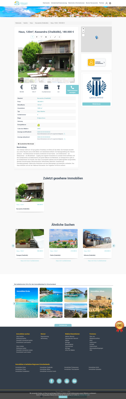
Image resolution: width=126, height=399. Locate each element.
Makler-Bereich (69, 336)
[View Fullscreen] (83, 35)
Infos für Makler (70, 350)
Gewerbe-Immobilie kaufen (24, 340)
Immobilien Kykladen (95, 369)
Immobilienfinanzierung (59, 3)
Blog (91, 340)
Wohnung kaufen (21, 338)
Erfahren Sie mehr (85, 395)
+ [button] (83, 29)
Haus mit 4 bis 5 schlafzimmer (97, 261)
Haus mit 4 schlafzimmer (63, 261)
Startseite (46, 3)
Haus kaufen (20, 336)
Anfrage (67, 342)
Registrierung (45, 336)
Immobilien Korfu (94, 367)
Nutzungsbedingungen (96, 348)
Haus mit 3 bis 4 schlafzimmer (30, 261)
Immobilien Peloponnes (71, 367)
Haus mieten (20, 346)
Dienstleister (69, 346)
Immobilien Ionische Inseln (48, 371)
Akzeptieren (63, 397)
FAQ (91, 350)
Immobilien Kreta (20, 367)
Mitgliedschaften (95, 338)
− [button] (83, 31)
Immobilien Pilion (20, 369)
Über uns (92, 336)
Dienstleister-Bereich (71, 338)
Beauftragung (69, 344)
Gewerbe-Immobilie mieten (24, 350)
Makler (67, 340)
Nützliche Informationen (76, 3)
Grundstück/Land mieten (23, 352)
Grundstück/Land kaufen (23, 342)
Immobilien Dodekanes (22, 371)
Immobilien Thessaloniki (71, 369)
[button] (110, 3)
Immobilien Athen (45, 369)
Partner (101, 3)
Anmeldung (44, 338)
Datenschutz (93, 346)
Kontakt (92, 344)
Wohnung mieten (21, 348)
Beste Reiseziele (92, 3)
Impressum (93, 342)
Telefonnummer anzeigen (72, 91)
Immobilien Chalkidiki (46, 367)
